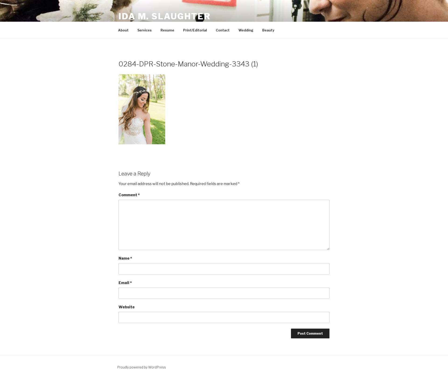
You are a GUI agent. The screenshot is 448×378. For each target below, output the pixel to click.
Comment (129, 195)
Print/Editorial (195, 30)
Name (125, 258)
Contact (223, 30)
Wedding (245, 30)
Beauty (268, 30)
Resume (167, 30)
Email (125, 283)
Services (144, 30)
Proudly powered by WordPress (141, 367)
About (123, 30)
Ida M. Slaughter (165, 16)
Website (127, 307)
